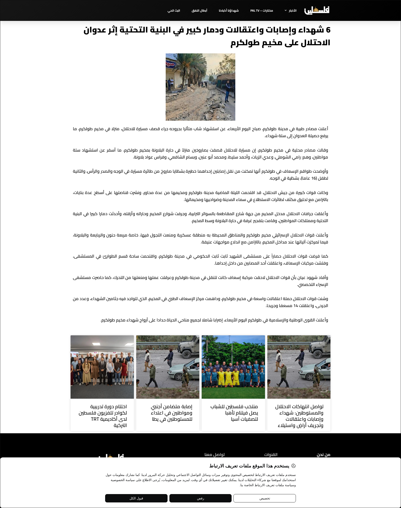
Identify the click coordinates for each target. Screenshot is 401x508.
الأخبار (293, 10)
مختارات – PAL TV (261, 10)
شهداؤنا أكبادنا (229, 10)
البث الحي (174, 10)
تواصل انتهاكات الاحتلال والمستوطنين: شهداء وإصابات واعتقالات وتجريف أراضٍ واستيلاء (299, 416)
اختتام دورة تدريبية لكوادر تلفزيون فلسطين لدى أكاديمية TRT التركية (103, 416)
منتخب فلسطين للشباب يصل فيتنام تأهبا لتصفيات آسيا (234, 413)
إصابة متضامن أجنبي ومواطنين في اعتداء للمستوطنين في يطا (171, 413)
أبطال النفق (199, 10)
